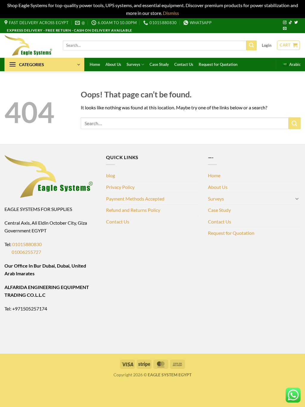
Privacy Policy (120, 187)
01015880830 (27, 244)
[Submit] (251, 46)
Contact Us (183, 64)
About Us (113, 64)
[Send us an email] (285, 29)
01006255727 (22, 252)
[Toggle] (297, 198)
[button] (266, 45)
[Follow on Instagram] (285, 23)
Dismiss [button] (171, 13)
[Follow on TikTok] (290, 23)
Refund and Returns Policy (133, 210)
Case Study (159, 64)
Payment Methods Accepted (135, 198)
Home (95, 64)
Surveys (133, 64)
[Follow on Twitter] (296, 23)
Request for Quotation (218, 64)
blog (110, 175)
